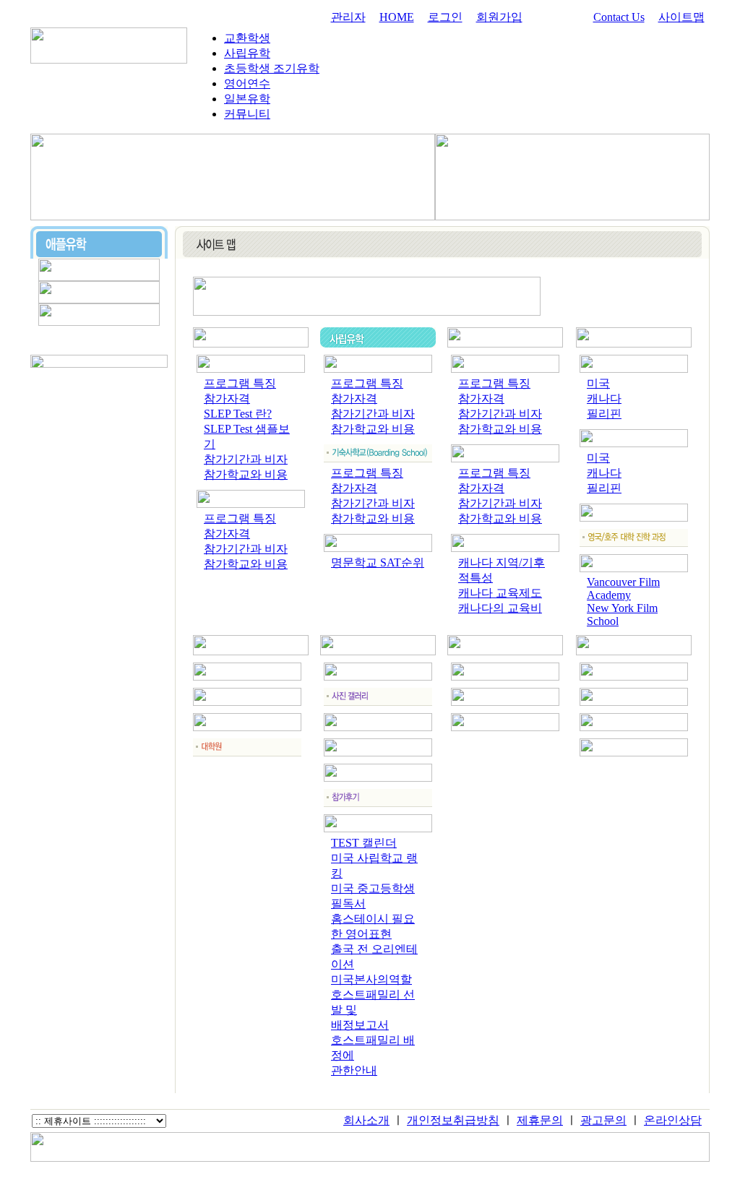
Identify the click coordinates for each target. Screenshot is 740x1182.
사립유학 (247, 53)
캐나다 (604, 398)
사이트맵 (681, 17)
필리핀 (604, 413)
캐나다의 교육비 (500, 608)
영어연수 (247, 83)
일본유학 (247, 98)
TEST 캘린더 (364, 843)
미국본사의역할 (371, 979)
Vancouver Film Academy (623, 588)
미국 (598, 383)
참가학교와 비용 (246, 474)
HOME (396, 17)
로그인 (445, 17)
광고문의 (603, 1120)
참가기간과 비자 (246, 459)
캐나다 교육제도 (500, 593)
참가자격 (227, 398)
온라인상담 (673, 1120)
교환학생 (247, 38)
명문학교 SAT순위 (377, 562)
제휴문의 (540, 1120)
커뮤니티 (247, 114)
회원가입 (499, 17)
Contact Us (619, 17)
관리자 (348, 17)
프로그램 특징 (240, 383)
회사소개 (366, 1120)
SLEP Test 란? (238, 413)
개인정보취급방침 (453, 1120)
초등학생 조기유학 (271, 68)
